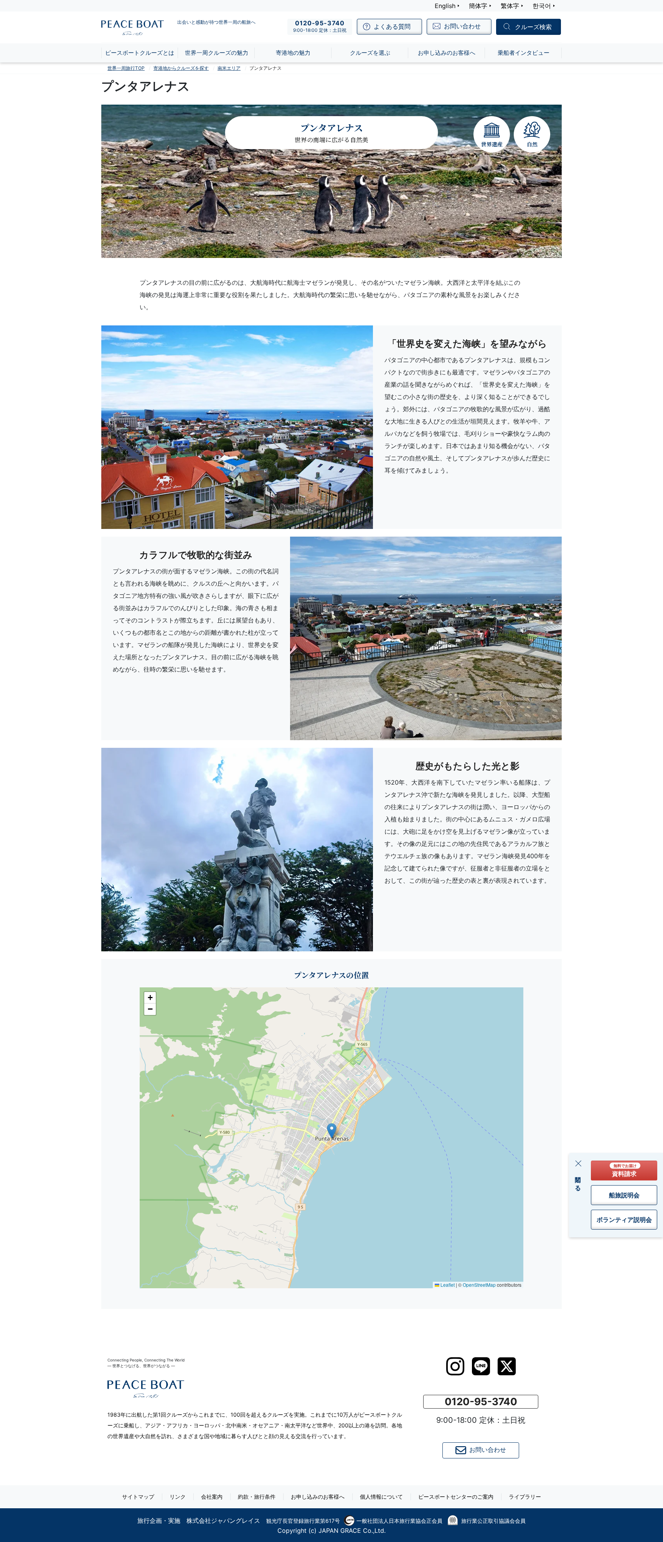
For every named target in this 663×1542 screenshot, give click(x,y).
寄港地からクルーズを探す (181, 68)
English (445, 6)
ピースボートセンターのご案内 (455, 1496)
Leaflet (447, 1284)
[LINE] (481, 1366)
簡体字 (478, 6)
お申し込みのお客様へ (318, 1496)
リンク (178, 1496)
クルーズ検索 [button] (533, 27)
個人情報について (381, 1496)
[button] (331, 1131)
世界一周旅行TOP (126, 68)
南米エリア (229, 68)
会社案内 (212, 1496)
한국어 (542, 6)
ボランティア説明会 (624, 1219)
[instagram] (455, 1366)
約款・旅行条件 (256, 1496)
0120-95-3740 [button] (481, 1401)
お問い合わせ (487, 1449)
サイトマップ (138, 1496)
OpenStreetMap (479, 1284)
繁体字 (510, 6)
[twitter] (507, 1366)
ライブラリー (525, 1496)
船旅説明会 (624, 1195)
